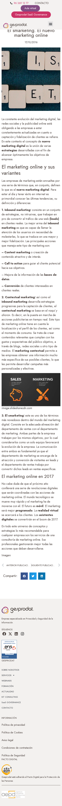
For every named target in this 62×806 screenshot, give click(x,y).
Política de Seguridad (13, 755)
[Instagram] (22, 634)
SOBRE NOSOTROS (10, 669)
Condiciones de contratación (17, 748)
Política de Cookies (12, 732)
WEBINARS (7, 680)
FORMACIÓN (8, 686)
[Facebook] (4, 634)
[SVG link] (13, 794)
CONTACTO (42, 3)
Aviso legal (7, 740)
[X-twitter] (10, 634)
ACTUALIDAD (8, 691)
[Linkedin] (16, 634)
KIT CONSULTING (10, 696)
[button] (50, 23)
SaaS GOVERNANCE (11, 702)
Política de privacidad (13, 725)
